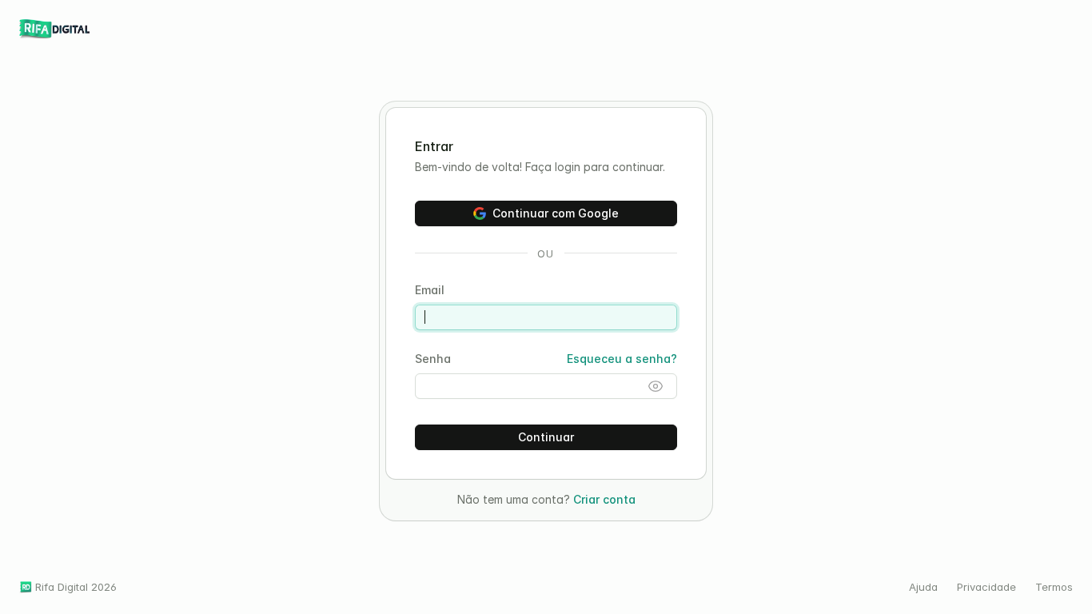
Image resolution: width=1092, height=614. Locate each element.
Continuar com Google (555, 213)
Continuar (546, 437)
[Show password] (656, 386)
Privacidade (986, 586)
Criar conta (604, 499)
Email (429, 290)
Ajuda (923, 586)
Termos (1054, 586)
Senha (433, 358)
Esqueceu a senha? (622, 358)
